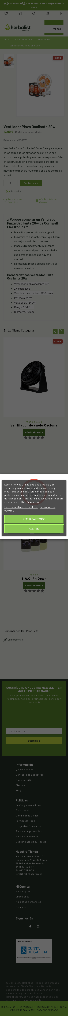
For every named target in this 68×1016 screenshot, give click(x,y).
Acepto (34, 529)
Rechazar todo (34, 519)
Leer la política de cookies (21, 507)
